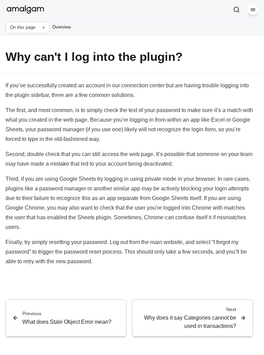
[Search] (236, 9)
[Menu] (253, 9)
